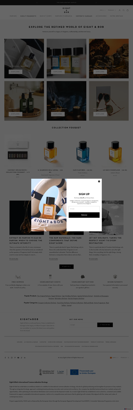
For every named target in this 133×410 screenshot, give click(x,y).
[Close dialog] (99, 181)
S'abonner (84, 215)
